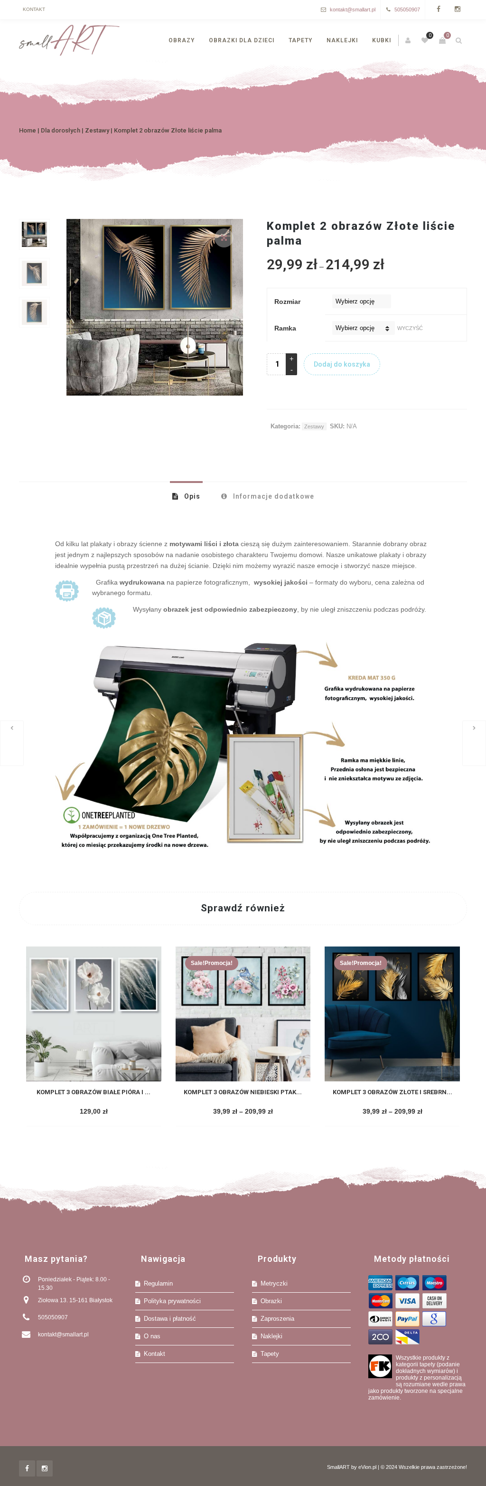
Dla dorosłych (60, 130)
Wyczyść (410, 328)
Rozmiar (287, 301)
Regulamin (158, 1283)
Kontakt (34, 9)
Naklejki (271, 1336)
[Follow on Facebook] (438, 9)
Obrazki (271, 1301)
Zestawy (97, 130)
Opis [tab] (191, 496)
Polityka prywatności (172, 1301)
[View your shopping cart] (442, 40)
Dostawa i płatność (170, 1318)
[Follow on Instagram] (457, 9)
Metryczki (274, 1283)
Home (27, 130)
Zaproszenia (277, 1318)
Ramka (285, 328)
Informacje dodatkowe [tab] (272, 496)
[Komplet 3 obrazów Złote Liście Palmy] (12, 743)
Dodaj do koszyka (342, 364)
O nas (152, 1336)
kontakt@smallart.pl (352, 9)
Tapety (270, 1353)
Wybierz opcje (92, 1112)
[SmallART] (69, 40)
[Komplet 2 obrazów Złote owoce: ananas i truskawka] (474, 743)
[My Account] (408, 40)
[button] (224, 237)
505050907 (407, 9)
